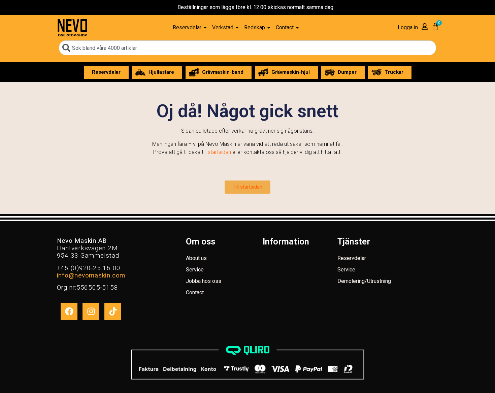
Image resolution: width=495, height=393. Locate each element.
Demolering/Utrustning (364, 281)
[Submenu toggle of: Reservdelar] (205, 28)
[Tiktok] (112, 311)
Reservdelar (351, 258)
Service (195, 269)
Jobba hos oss (203, 281)
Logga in (408, 27)
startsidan (219, 152)
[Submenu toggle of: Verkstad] (237, 28)
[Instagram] (90, 311)
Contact (195, 292)
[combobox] (247, 47)
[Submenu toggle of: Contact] (297, 28)
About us (196, 258)
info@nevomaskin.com (91, 275)
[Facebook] (69, 311)
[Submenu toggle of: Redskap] (268, 28)
